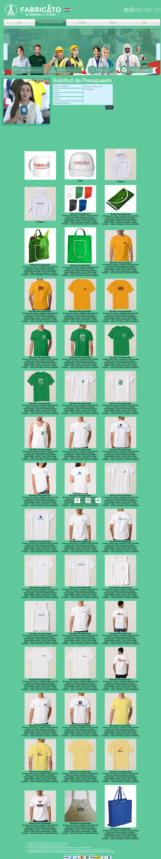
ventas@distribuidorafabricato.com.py (49, 845)
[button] (82, 52)
